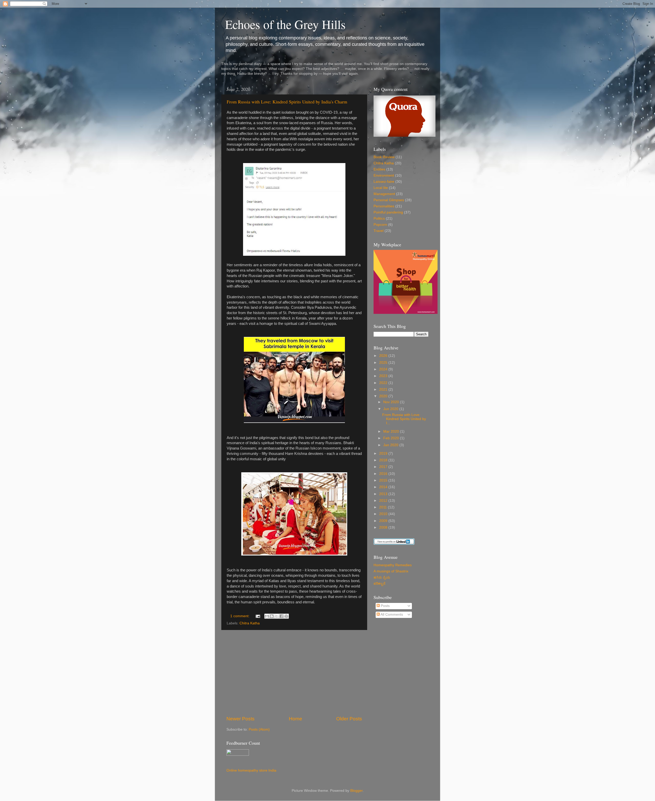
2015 (383, 480)
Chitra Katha (249, 623)
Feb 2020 (391, 438)
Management (384, 194)
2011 (383, 507)
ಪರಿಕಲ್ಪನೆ (379, 583)
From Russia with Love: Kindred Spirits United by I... (404, 419)
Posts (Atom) (259, 729)
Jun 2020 (391, 409)
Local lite (381, 188)
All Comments (391, 614)
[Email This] (266, 616)
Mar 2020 (391, 431)
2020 (383, 396)
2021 (383, 389)
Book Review (384, 157)
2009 (383, 521)
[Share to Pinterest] (286, 616)
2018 (383, 460)
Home (295, 718)
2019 (383, 453)
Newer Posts (240, 718)
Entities (379, 169)
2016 (383, 474)
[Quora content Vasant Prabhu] (404, 135)
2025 (383, 363)
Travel (379, 231)
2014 (383, 487)
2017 (383, 467)
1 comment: (240, 616)
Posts (385, 606)
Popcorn (380, 225)
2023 (383, 376)
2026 (383, 356)
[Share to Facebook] (281, 616)
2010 (383, 514)
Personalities (384, 206)
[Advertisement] (294, 673)
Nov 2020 (391, 402)
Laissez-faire (384, 182)
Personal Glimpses (389, 200)
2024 (383, 369)
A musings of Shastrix (391, 571)
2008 (383, 527)
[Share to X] (276, 616)
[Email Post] (257, 616)
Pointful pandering (388, 212)
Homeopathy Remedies (393, 565)
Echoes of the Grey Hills (285, 24)
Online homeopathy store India (251, 770)
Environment (384, 175)
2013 (383, 494)
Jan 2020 (391, 445)
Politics (379, 218)
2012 (383, 501)
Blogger (356, 791)
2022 (383, 383)
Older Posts (349, 718)
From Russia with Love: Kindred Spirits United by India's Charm (287, 102)
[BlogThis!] (271, 616)
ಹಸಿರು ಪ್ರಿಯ (382, 577)
